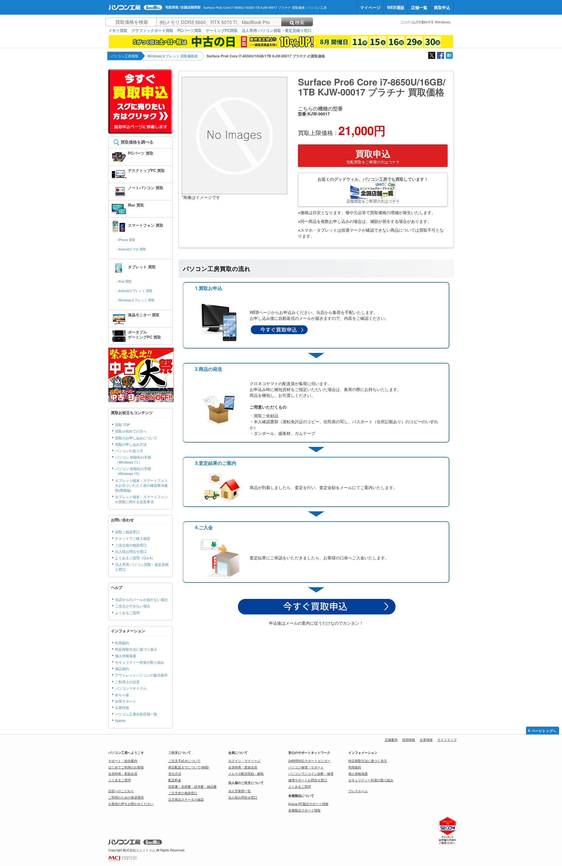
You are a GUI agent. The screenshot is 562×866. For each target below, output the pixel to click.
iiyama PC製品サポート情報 (308, 803)
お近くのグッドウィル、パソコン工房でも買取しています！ (373, 190)
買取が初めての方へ (131, 430)
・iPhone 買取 (125, 239)
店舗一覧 (419, 7)
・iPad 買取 (123, 281)
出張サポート (125, 700)
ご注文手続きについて (184, 760)
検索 (299, 22)
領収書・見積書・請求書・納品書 (192, 786)
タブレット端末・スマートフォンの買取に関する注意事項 (141, 499)
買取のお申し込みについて (136, 437)
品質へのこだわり (121, 790)
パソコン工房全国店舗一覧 (136, 713)
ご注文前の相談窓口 (131, 544)
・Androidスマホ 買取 (130, 249)
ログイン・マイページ (244, 760)
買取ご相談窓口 (127, 531)
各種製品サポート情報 (304, 810)
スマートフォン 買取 (145, 225)
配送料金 (174, 780)
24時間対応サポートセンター (309, 760)
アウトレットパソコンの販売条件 (141, 674)
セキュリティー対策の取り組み (139, 662)
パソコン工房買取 (124, 55)
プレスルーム (358, 790)
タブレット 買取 (142, 266)
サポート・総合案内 (122, 760)
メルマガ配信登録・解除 (246, 773)
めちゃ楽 (122, 694)
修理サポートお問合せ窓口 (307, 780)
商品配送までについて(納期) (188, 767)
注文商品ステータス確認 (186, 799)
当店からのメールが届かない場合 (141, 599)
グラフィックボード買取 (152, 30)
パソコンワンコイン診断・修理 (310, 773)
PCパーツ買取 (189, 30)
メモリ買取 (117, 30)
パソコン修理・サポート (306, 767)
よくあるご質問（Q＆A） (135, 557)
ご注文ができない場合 (132, 605)
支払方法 (174, 773)
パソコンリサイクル (131, 688)
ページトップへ (544, 731)
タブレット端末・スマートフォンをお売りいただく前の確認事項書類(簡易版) (141, 485)
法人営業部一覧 (239, 790)
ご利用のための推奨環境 (126, 797)
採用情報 (408, 739)
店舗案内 (391, 739)
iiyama (120, 720)
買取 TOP (122, 424)
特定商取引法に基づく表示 (136, 649)
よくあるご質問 (127, 612)
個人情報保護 (125, 655)
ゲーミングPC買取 (222, 30)
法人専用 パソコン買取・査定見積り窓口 (276, 30)
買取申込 (442, 7)
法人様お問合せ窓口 (131, 551)
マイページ (370, 7)
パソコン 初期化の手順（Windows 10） (133, 471)
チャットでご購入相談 (132, 538)
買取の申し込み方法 (131, 444)
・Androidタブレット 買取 (134, 290)
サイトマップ (447, 739)
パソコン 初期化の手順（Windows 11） (133, 459)
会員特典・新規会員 (122, 773)
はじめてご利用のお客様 (126, 767)
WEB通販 (396, 7)
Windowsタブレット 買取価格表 (172, 55)
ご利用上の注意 (127, 681)
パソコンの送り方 (129, 450)
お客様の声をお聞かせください (130, 803)
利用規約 (122, 642)
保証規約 (122, 668)
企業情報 (122, 707)
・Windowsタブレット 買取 (135, 300)
